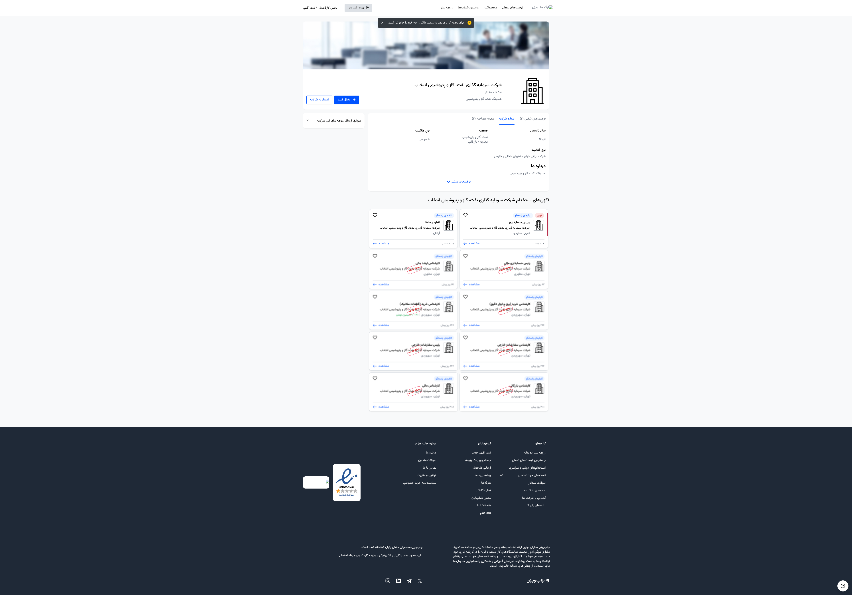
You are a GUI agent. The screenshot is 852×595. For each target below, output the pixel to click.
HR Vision (484, 505)
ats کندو (485, 513)
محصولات (491, 7)
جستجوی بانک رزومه (478, 460)
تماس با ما (429, 467)
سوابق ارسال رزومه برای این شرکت (339, 121)
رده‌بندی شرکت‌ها (468, 7)
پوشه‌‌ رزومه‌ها (482, 475)
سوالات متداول (537, 483)
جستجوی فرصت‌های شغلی (529, 460)
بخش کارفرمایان (481, 498)
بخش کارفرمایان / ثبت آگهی (320, 8)
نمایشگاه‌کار (483, 490)
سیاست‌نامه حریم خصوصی (419, 483)
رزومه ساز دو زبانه (535, 452)
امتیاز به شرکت (319, 99)
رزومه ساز (447, 7)
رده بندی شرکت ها (534, 490)
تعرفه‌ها (486, 483)
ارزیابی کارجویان (481, 467)
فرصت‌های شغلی (512, 7)
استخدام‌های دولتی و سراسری (527, 467)
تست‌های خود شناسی (532, 475)
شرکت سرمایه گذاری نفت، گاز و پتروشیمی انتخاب (458, 85)
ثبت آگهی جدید (481, 452)
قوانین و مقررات (426, 475)
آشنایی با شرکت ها (534, 498)
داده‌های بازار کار (535, 505)
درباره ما (431, 452)
